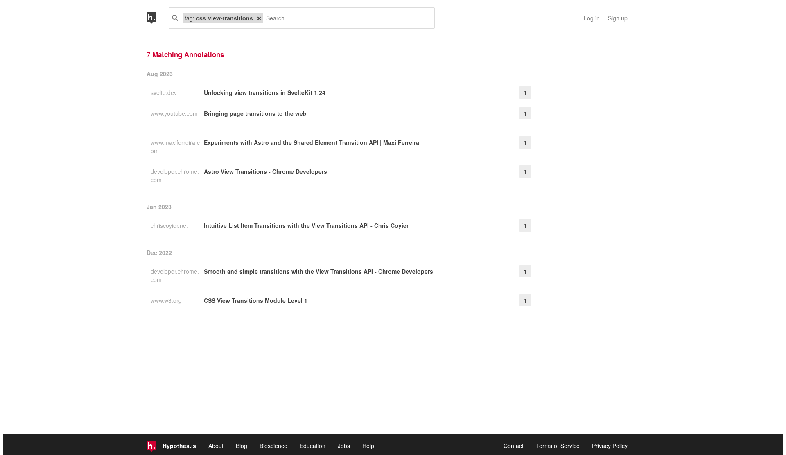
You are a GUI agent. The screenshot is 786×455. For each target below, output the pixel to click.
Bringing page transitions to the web (255, 113)
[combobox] (345, 18)
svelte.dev (164, 92)
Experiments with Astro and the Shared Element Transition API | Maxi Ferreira (311, 142)
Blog (241, 445)
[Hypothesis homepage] (158, 18)
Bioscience (273, 445)
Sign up (618, 18)
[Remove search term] (259, 18)
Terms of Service (558, 445)
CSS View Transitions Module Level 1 (255, 300)
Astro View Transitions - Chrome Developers (265, 171)
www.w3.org (167, 300)
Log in (592, 18)
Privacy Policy (610, 445)
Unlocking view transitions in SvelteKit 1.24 (264, 92)
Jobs (344, 445)
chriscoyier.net (170, 225)
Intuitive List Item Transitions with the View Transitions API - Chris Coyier (306, 225)
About (216, 445)
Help (368, 445)
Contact (514, 445)
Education (312, 445)
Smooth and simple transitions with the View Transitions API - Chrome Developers (318, 271)
